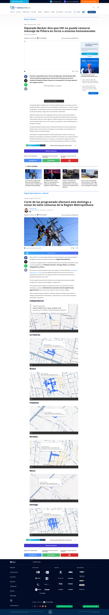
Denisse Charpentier (31, 34)
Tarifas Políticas (14, 605)
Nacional (18, 12)
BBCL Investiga (60, 12)
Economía (33, 12)
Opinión (53, 12)
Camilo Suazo (33, 208)
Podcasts (12, 12)
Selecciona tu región (17, 1)
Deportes (40, 12)
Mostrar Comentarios (51, 151)
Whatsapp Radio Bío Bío (91, 606)
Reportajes (13, 595)
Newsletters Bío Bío (57, 1)
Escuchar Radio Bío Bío (90, 1)
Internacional (26, 12)
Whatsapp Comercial (65, 606)
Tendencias (46, 12)
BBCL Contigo (68, 12)
